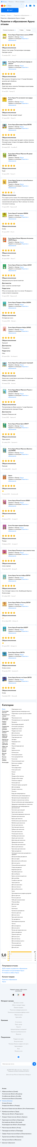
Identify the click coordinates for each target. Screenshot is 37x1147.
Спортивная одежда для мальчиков (21, 814)
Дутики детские (16, 895)
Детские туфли (16, 858)
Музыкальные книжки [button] (6, 715)
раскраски (14, 722)
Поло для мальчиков (17, 831)
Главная (3, 15)
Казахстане (22, 1074)
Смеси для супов (16, 769)
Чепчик (14, 923)
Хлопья (13, 772)
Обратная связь (18, 1015)
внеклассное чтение (17, 735)
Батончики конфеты (17, 763)
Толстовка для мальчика (18, 827)
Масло (13, 774)
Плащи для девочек (17, 867)
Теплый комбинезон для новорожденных (22, 802)
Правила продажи (18, 1007)
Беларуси (28, 1074)
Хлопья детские (16, 782)
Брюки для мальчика (17, 818)
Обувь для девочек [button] (5, 747)
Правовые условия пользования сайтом (18, 1071)
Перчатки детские (16, 934)
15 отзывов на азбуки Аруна (10, 973)
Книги (9, 15)
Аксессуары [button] (5, 762)
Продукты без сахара (17, 778)
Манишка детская (16, 943)
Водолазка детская (16, 869)
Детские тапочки (16, 887)
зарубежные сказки (17, 728)
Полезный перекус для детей (19, 785)
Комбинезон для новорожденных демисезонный (20, 807)
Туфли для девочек (16, 851)
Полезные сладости (17, 780)
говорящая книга (16, 741)
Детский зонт (15, 947)
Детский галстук (16, 938)
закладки (14, 739)
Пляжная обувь (16, 902)
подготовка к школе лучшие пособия (21, 713)
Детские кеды (15, 904)
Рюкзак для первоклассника (19, 930)
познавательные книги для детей (20, 720)
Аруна (4, 982)
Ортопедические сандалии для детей (21, 893)
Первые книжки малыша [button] (4, 723)
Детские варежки (16, 925)
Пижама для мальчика (17, 833)
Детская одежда (16, 787)
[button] (9, 10)
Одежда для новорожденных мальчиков (22, 804)
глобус (13, 748)
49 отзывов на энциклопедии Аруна (13, 970)
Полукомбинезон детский (19, 865)
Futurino (14, 906)
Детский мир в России (12, 1074)
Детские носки (16, 915)
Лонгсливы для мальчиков (18, 844)
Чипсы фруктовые (16, 767)
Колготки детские (16, 913)
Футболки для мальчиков (18, 823)
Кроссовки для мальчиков (18, 849)
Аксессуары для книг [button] (5, 712)
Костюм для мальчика (17, 825)
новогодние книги (17, 709)
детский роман (16, 733)
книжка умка (15, 752)
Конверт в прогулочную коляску (20, 800)
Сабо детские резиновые (18, 900)
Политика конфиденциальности (18, 1010)
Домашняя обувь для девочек (19, 856)
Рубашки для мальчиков (18, 829)
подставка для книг (17, 737)
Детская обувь (15, 878)
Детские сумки (16, 936)
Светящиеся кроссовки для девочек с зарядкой (21, 853)
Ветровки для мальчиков (18, 816)
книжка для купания (17, 754)
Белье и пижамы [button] (4, 759)
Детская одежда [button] (4, 750)
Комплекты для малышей (18, 810)
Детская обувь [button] (4, 754)
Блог (18, 1048)
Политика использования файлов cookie (18, 1012)
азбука (13, 744)
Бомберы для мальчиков (18, 836)
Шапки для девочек (17, 932)
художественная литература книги (21, 711)
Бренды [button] (4, 757)
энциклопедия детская (18, 746)
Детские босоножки (17, 889)
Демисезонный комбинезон (19, 861)
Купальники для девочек (18, 910)
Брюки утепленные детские (19, 876)
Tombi (13, 891)
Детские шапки (16, 928)
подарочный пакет (17, 731)
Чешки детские (16, 882)
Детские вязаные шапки (18, 941)
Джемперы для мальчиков (18, 840)
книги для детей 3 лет (17, 756)
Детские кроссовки (17, 884)
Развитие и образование (21, 15)
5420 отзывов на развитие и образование (14, 968)
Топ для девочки (16, 919)
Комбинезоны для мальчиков (19, 820)
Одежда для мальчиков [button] (5, 740)
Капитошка (14, 908)
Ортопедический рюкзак (18, 921)
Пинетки (14, 791)
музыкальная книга (17, 718)
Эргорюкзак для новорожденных (20, 798)
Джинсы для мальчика (17, 846)
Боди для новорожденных (18, 793)
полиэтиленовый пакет (18, 761)
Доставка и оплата (18, 1002)
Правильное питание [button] (5, 732)
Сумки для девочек (17, 945)
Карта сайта (18, 1017)
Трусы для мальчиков (17, 917)
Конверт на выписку (17, 789)
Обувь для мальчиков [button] (5, 743)
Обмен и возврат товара (18, 1005)
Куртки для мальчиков (17, 812)
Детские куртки (16, 863)
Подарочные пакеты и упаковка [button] (5, 728)
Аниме (13, 715)
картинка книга (16, 750)
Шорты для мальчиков (17, 838)
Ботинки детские (16, 897)
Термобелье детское (17, 871)
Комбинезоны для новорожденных (21, 795)
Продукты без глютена (18, 776)
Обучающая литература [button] (5, 718)
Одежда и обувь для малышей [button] (4, 736)
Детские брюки (16, 874)
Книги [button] (3, 709)
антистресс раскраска (18, 726)
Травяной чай (15, 765)
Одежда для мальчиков (17, 842)
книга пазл (14, 759)
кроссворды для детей (18, 724)
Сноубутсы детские (17, 880)
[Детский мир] (3, 6)
